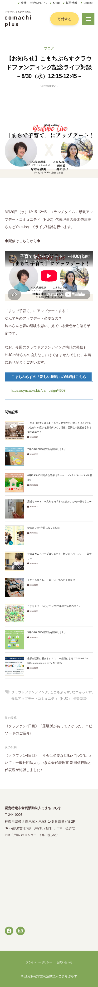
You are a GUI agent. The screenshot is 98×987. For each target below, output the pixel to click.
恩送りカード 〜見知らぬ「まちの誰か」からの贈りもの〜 (59, 501)
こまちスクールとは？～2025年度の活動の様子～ (54, 606)
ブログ (49, 48)
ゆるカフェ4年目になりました (43, 527)
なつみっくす (82, 692)
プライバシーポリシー (39, 962)
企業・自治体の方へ (34, 3)
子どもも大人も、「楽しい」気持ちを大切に (51, 580)
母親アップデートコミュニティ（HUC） (41, 698)
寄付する (64, 19)
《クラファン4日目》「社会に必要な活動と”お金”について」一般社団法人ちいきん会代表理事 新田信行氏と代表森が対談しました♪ (48, 762)
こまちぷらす (60, 692)
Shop (56, 3)
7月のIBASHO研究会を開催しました (47, 449)
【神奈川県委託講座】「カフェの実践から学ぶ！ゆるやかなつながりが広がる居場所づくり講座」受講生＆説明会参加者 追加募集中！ (60, 427)
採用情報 (71, 3)
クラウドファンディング (29, 692)
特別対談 (80, 698)
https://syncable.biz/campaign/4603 (38, 390)
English (88, 3)
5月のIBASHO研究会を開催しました (47, 632)
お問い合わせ (65, 962)
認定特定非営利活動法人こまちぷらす (50, 976)
